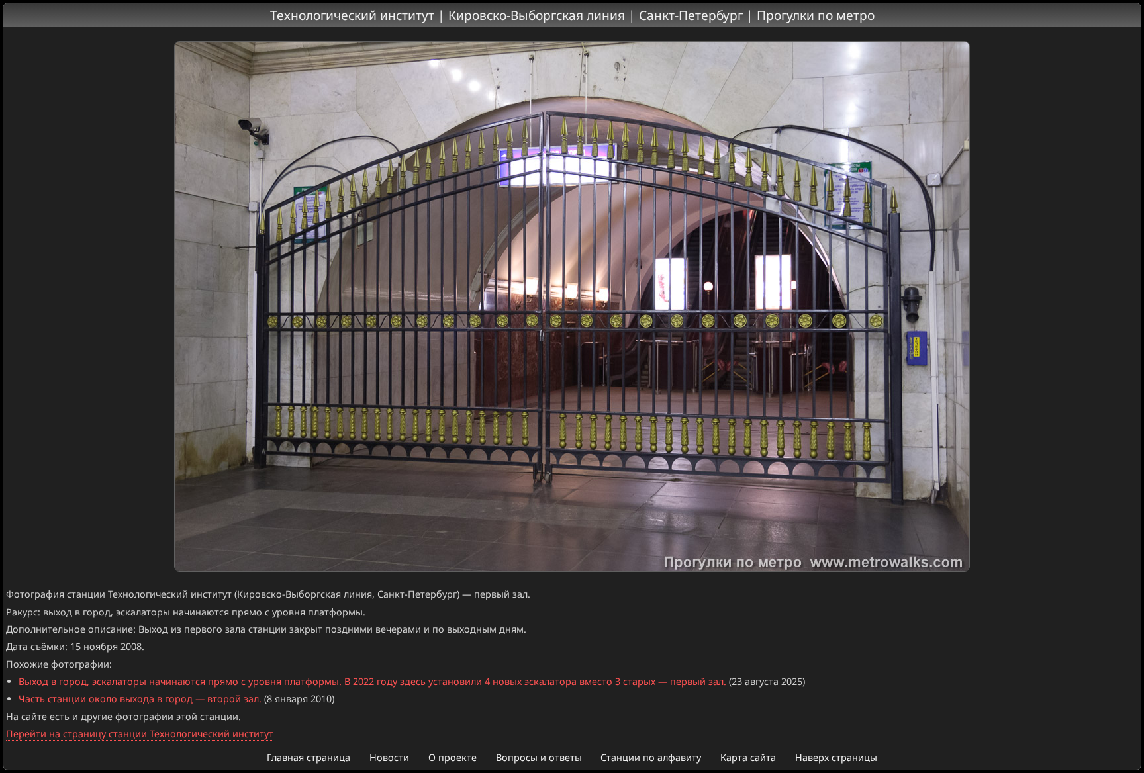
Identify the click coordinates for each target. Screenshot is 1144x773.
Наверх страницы (836, 757)
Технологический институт (352, 15)
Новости (389, 757)
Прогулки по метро (816, 15)
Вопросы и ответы (539, 757)
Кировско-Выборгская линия (536, 15)
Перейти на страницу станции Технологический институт (139, 733)
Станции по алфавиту (650, 757)
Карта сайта (748, 757)
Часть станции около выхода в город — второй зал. (140, 698)
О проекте (452, 757)
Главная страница (308, 757)
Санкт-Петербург (691, 15)
